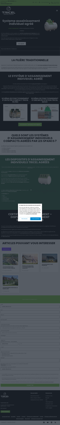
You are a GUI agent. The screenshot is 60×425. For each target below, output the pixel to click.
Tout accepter (35, 218)
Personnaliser (24, 218)
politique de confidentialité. (31, 213)
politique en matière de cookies (34, 212)
